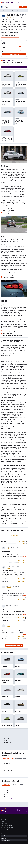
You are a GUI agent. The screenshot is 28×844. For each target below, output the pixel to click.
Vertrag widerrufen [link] (5, 819)
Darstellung (3, 838)
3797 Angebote (22, 46)
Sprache (3, 833)
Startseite (2, 10)
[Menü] (26, 2)
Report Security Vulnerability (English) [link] (9, 829)
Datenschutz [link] (4, 823)
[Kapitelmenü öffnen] (4, 7)
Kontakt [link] (2, 821)
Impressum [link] (3, 816)
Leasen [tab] (21, 784)
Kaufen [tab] (14, 784)
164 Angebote (23, 50)
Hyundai (13, 10)
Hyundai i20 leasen (5, 38)
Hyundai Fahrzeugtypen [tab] (20, 758)
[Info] (19, 537)
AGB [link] (2, 817)
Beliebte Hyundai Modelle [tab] (8, 758)
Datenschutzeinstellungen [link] (6, 825)
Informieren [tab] (6, 784)
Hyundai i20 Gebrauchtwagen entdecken (10, 37)
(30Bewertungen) (19, 17)
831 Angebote (23, 43)
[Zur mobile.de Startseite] (12, 2)
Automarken (8, 10)
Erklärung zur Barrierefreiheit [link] (7, 827)
